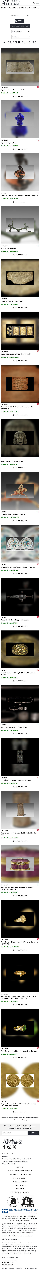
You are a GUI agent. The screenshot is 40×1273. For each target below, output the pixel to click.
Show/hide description (20, 26)
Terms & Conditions (20, 1182)
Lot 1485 (4, 617)
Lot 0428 (4, 246)
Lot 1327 (4, 511)
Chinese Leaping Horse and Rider (13, 514)
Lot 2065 (4, 830)
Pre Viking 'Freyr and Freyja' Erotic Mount (16, 780)
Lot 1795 (4, 725)
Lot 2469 (4, 994)
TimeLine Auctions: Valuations (20, 1174)
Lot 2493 (4, 1048)
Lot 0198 (4, 193)
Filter (20, 21)
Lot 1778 (4, 670)
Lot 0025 (4, 140)
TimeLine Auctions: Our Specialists (20, 1171)
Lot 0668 (4, 351)
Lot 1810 (4, 777)
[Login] (34, 3)
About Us (20, 1167)
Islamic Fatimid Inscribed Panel (12, 301)
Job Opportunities (20, 1185)
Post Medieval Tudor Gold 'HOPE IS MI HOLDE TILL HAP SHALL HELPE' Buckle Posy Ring (19, 997)
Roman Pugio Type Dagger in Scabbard (15, 620)
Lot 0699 (4, 459)
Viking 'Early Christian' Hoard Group (14, 727)
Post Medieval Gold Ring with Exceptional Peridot (19, 1051)
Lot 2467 (4, 885)
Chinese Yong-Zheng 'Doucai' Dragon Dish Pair (18, 567)
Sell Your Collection (7, 1264)
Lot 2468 (4, 939)
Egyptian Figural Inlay (9, 143)
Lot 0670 (4, 404)
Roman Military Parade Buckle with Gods (15, 354)
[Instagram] (9, 1146)
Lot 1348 (4, 564)
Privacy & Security (20, 1178)
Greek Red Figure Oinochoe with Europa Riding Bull (19, 195)
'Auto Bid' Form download (20, 1192)
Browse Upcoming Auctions (9, 1261)
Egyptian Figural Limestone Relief (13, 90)
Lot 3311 (4, 1101)
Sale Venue (20, 1189)
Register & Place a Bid (8, 1263)
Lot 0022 (4, 87)
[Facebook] (4, 1146)
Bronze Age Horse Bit (8, 248)
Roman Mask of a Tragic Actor (12, 461)
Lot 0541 (4, 298)
